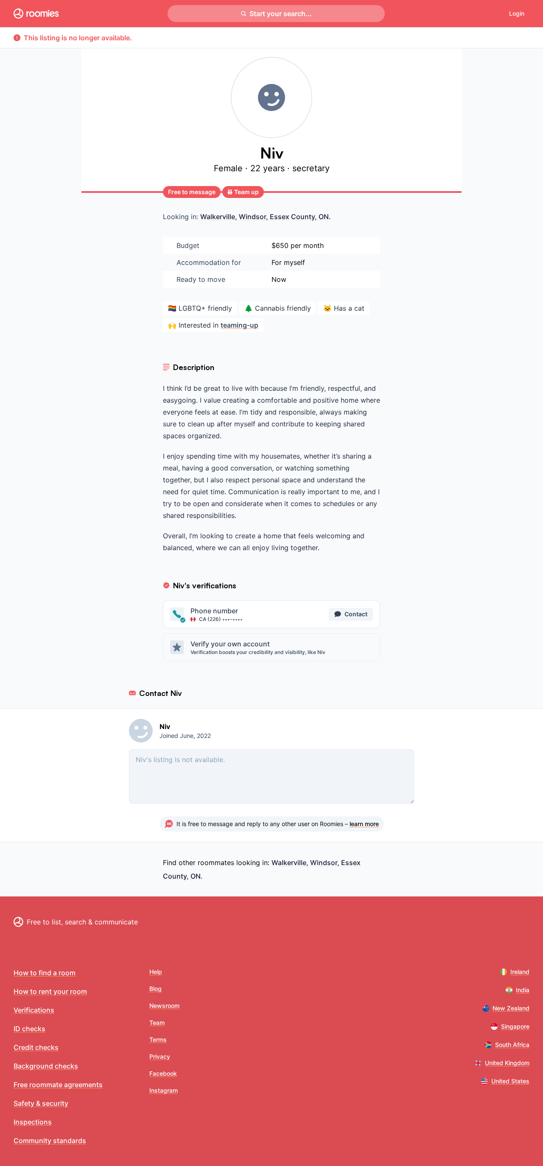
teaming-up (239, 325)
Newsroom (164, 1005)
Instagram (163, 1090)
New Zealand (511, 1008)
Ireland (519, 971)
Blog (155, 988)
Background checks (46, 1066)
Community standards (50, 1140)
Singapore (515, 1026)
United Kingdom (507, 1062)
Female (229, 168)
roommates (216, 862)
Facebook (163, 1073)
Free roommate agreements (58, 1084)
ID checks (29, 1028)
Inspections (33, 1122)
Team (157, 1022)
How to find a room (45, 972)
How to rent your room (50, 991)
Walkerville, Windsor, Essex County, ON (264, 216)
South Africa (512, 1044)
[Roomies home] (36, 13)
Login (516, 13)
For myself (288, 262)
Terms (158, 1039)
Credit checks (36, 1047)
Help (155, 971)
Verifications (34, 1010)
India (522, 989)
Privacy (159, 1056)
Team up (246, 191)
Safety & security (41, 1103)
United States (510, 1081)
